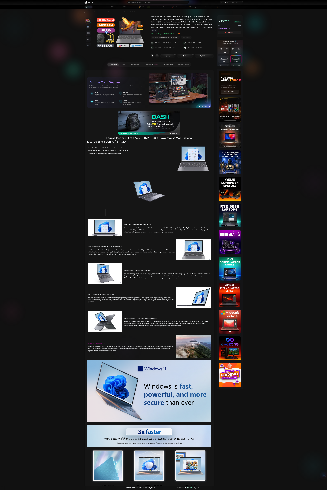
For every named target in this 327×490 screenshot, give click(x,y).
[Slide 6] (229, 120)
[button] (106, 32)
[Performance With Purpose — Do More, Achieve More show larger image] (193, 249)
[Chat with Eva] (233, 2)
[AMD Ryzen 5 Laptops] (230, 295)
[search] (158, 2)
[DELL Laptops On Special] (230, 189)
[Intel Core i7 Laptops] (230, 269)
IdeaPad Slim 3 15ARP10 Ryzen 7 (130, 12)
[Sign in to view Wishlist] (229, 2)
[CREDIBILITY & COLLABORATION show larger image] (193, 346)
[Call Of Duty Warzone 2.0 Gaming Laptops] (230, 162)
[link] (102, 7)
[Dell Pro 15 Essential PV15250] (230, 136)
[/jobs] (230, 375)
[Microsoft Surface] (230, 322)
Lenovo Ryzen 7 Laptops (107, 12)
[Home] (85, 12)
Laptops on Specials (93, 12)
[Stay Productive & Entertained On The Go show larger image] (193, 297)
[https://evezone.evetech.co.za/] (230, 348)
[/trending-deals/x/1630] (230, 242)
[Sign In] (222, 2)
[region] (230, 136)
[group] (182, 30)
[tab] (113, 64)
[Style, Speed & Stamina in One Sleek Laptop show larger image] (105, 227)
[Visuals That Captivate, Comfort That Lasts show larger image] (105, 273)
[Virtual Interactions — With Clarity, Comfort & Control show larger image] (105, 321)
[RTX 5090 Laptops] (230, 215)
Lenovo (118, 12)
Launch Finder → (230, 91)
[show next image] (209, 191)
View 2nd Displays (203, 106)
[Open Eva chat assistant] (324, 475)
